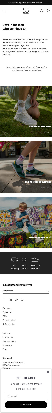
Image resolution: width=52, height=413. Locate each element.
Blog (5, 349)
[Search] (42, 11)
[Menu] (4, 11)
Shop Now (45, 132)
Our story (7, 308)
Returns (6, 333)
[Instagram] (10, 300)
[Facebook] (4, 300)
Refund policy (9, 324)
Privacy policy (9, 320)
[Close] (48, 372)
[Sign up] (48, 290)
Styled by (7, 312)
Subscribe (26, 405)
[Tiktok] (16, 300)
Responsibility (9, 341)
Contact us (8, 337)
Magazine (7, 345)
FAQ (5, 316)
